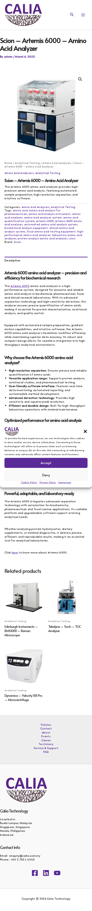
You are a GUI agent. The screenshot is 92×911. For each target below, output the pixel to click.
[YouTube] (57, 873)
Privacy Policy (48, 482)
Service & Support (46, 748)
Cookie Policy (29, 482)
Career (46, 740)
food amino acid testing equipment (51, 231)
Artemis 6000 (45, 221)
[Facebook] (34, 873)
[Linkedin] (46, 873)
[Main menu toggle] (83, 14)
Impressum (64, 482)
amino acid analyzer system (43, 217)
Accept (46, 462)
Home (8, 163)
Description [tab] (12, 260)
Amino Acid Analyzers (56, 163)
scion (72, 238)
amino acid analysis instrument (50, 214)
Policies (46, 725)
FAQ (46, 752)
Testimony (46, 744)
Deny (46, 475)
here (15, 552)
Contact (46, 729)
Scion (17, 242)
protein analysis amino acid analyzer (42, 238)
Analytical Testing (27, 163)
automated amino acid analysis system (50, 224)
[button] (85, 431)
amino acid (20, 210)
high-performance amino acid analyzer (44, 233)
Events (46, 736)
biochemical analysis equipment (26, 228)
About (46, 733)
